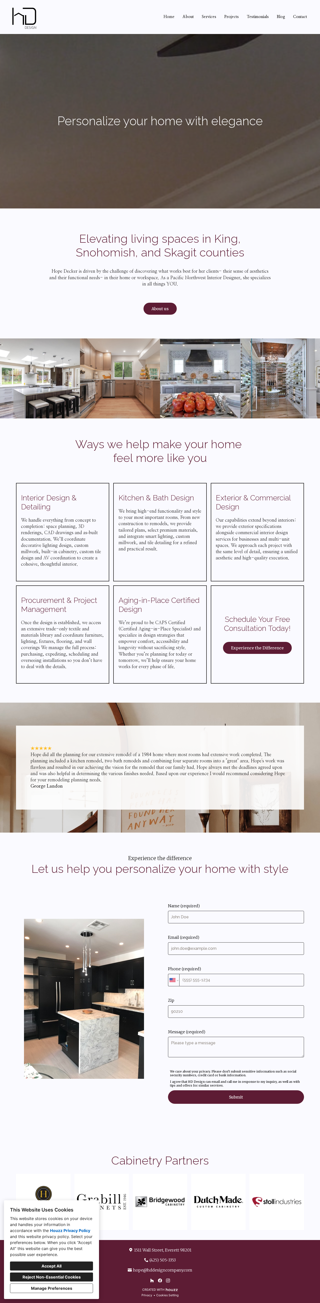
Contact (300, 17)
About (188, 17)
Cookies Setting (167, 1295)
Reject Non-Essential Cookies (51, 1277)
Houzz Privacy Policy (70, 1230)
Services (209, 17)
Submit (236, 1097)
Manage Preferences (51, 1288)
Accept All (52, 1266)
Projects (231, 17)
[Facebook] (160, 1280)
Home (169, 17)
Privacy (147, 1295)
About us (160, 308)
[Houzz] (152, 1280)
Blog (281, 17)
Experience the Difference (257, 647)
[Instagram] (168, 1280)
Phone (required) (184, 968)
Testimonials (258, 17)
